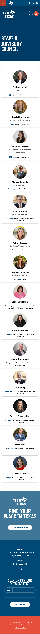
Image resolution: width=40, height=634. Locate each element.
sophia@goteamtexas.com (22, 157)
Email (8, 590)
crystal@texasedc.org (22, 124)
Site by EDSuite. (24, 625)
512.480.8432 (20, 563)
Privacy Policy (20, 627)
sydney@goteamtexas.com (21, 95)
